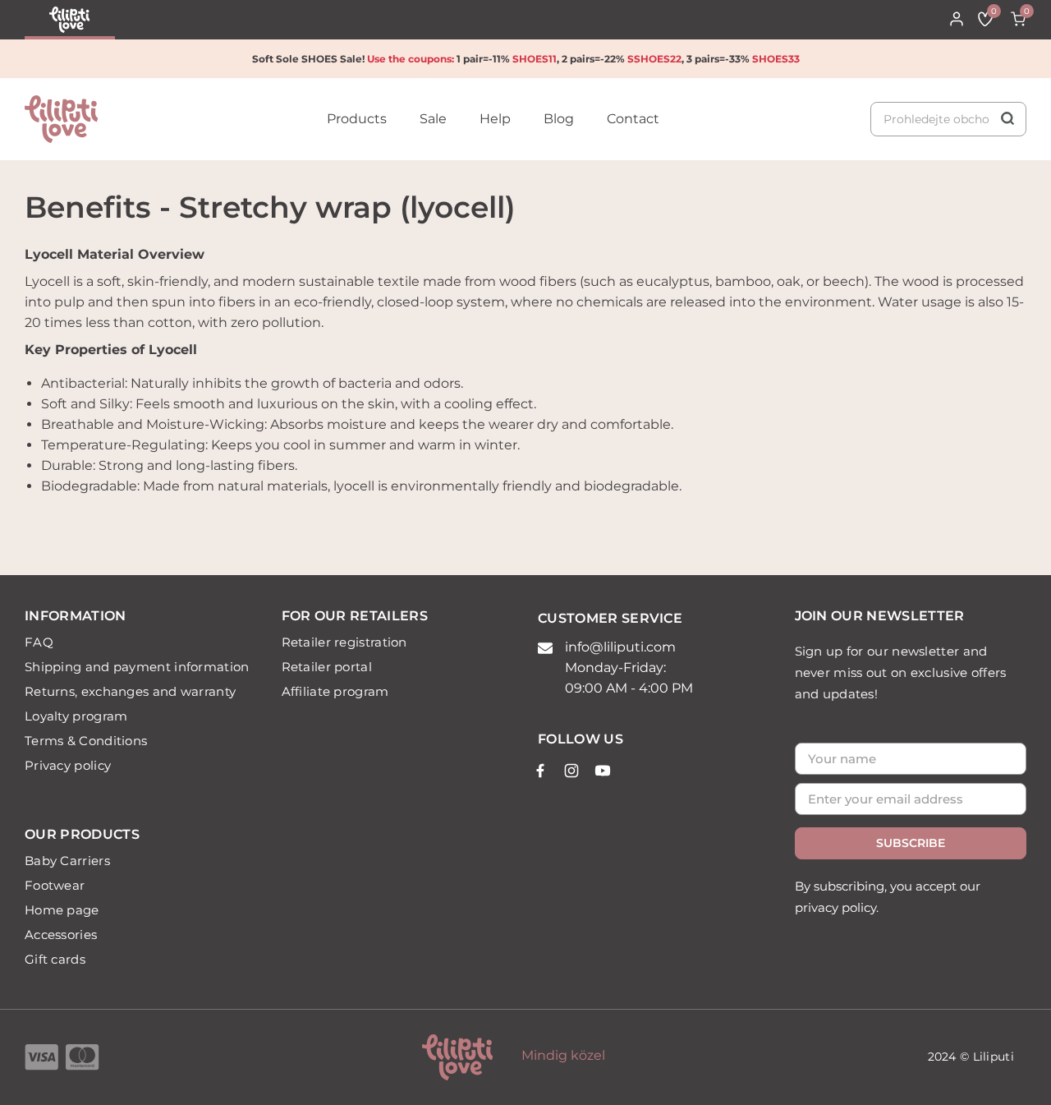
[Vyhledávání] (948, 119)
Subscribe (910, 843)
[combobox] (948, 119)
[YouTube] (603, 770)
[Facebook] (540, 770)
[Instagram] (571, 770)
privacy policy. (837, 907)
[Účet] (956, 19)
